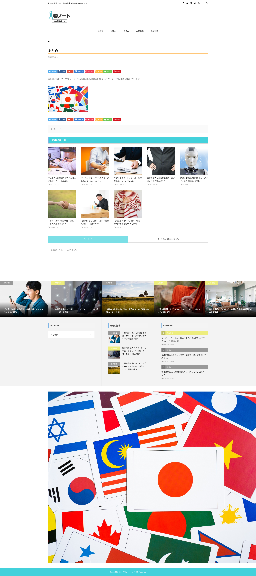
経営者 (100, 31)
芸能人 (113, 31)
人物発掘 (140, 31)
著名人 (126, 31)
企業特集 (154, 31)
